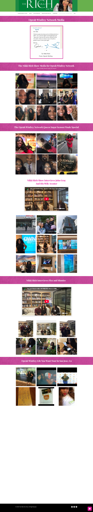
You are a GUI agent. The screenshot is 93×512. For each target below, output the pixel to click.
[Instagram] (76, 507)
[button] (25, 81)
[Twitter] (74, 507)
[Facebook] (72, 507)
